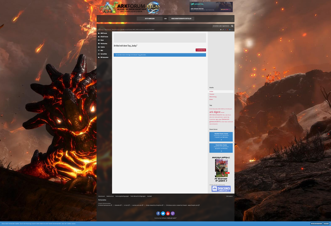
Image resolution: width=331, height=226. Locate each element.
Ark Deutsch (229, 109)
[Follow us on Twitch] (225, 29)
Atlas (223, 115)
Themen (211, 94)
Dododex (117, 205)
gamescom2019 (214, 122)
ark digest (214, 111)
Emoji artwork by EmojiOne (154, 205)
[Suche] (232, 26)
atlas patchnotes (219, 117)
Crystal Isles (212, 119)
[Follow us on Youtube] (227, 29)
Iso (221, 121)
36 (210, 109)
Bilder (211, 99)
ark (225, 109)
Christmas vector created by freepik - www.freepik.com (182, 205)
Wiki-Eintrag (212, 97)
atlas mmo (212, 117)
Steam (226, 121)
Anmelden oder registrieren (221, 26)
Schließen (326, 223)
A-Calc (126, 205)
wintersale (230, 121)
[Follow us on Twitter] (229, 29)
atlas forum (228, 115)
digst (220, 119)
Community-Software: (165, 218)
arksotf (222, 112)
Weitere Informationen (316, 223)
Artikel (211, 91)
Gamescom (225, 119)
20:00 (222, 109)
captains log (226, 117)
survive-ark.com (137, 205)
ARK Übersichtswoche (215, 115)
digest (217, 119)
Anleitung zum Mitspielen (221, 135)
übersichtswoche (213, 124)
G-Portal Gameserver (104, 205)
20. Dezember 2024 (216, 109)
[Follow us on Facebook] (232, 29)
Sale (223, 121)
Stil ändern (229, 196)
